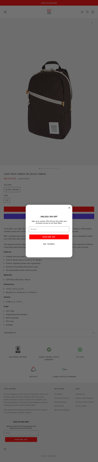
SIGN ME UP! (49, 237)
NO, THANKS (49, 244)
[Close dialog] (69, 208)
